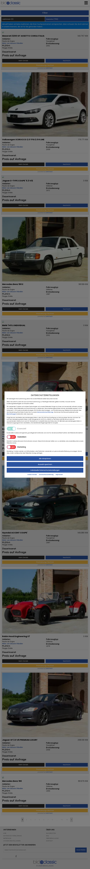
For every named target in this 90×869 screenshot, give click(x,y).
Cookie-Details (32, 474)
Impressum (59, 474)
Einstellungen (11, 414)
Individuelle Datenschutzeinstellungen (45, 470)
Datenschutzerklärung (45, 412)
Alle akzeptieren (45, 458)
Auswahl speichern (45, 464)
